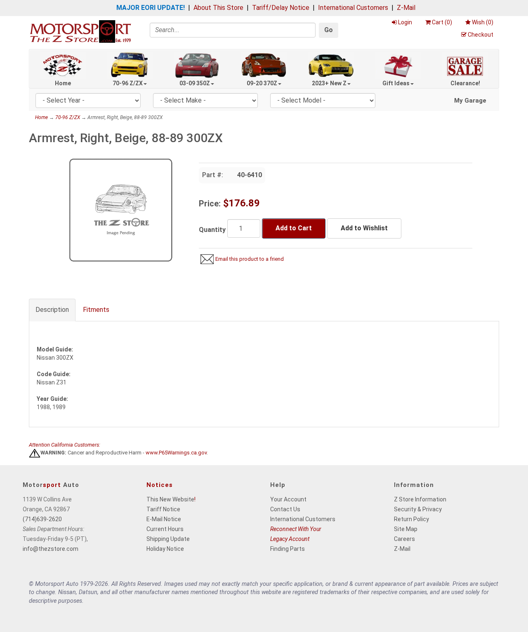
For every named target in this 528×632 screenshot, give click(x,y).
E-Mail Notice (163, 519)
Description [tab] (52, 310)
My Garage (470, 100)
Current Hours (165, 529)
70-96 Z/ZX (128, 83)
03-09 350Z (194, 83)
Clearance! (465, 83)
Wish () (482, 22)
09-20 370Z (262, 83)
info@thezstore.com (50, 548)
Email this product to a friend (249, 259)
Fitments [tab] (96, 310)
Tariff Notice (163, 509)
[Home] (80, 31)
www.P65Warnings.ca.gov (176, 453)
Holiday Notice (165, 548)
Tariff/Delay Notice (280, 8)
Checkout (480, 34)
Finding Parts (287, 548)
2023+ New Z (329, 83)
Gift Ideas (396, 83)
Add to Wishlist (364, 228)
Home (63, 83)
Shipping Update (168, 539)
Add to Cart (294, 228)
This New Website (170, 499)
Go (328, 30)
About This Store (218, 8)
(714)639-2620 (42, 519)
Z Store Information (420, 499)
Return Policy (411, 519)
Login (405, 22)
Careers (404, 539)
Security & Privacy (418, 509)
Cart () (442, 22)
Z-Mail (406, 8)
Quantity (212, 230)
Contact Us (285, 509)
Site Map (405, 529)
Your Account (288, 499)
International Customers (353, 8)
